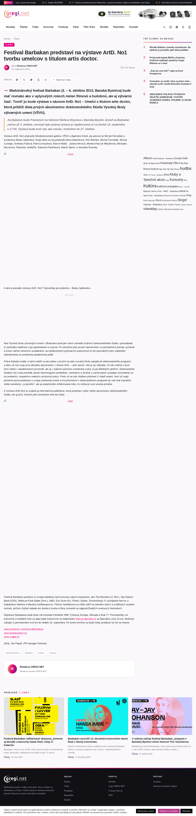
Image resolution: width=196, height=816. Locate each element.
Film (176, 162)
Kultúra (41, 653)
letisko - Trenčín (184, 186)
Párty (76, 27)
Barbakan (29, 653)
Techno (171, 204)
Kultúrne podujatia (167, 186)
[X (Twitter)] (183, 27)
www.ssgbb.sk (11, 636)
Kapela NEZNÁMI (40, 3)
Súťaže (67, 800)
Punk (145, 200)
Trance (177, 204)
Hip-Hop (162, 169)
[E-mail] (45, 80)
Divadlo (104, 27)
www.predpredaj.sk (86, 618)
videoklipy (150, 208)
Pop (188, 195)
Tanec (165, 205)
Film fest (183, 163)
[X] (24, 80)
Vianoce (189, 204)
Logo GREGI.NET (117, 786)
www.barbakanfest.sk (15, 633)
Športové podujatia (171, 209)
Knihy (167, 180)
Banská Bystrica (13, 653)
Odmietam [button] (186, 811)
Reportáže (118, 27)
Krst (185, 180)
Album (147, 158)
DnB (185, 158)
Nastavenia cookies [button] (146, 811)
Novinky (10, 27)
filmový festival (150, 169)
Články (24, 27)
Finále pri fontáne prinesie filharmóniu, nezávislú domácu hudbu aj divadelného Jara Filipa (97, 3)
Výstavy (52, 653)
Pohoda (183, 195)
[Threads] (189, 27)
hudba (185, 168)
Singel (182, 200)
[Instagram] (170, 27)
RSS (111, 795)
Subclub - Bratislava (152, 204)
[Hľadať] (164, 27)
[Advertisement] (69, 317)
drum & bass (149, 163)
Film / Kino (89, 27)
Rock (158, 200)
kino (166, 174)
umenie (183, 204)
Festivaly (63, 27)
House (176, 169)
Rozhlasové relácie (169, 200)
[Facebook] (176, 27)
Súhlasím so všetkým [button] (169, 811)
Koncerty (48, 27)
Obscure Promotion (171, 195)
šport (181, 209)
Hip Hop (170, 169)
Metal (182, 191)
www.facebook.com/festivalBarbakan (23, 629)
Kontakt (133, 27)
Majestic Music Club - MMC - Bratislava (161, 191)
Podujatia (68, 791)
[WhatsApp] (31, 80)
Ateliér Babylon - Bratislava (163, 159)
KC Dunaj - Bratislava (156, 175)
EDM (158, 163)
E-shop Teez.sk (116, 791)
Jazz (145, 174)
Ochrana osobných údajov (165, 786)
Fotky (35, 27)
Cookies (157, 781)
